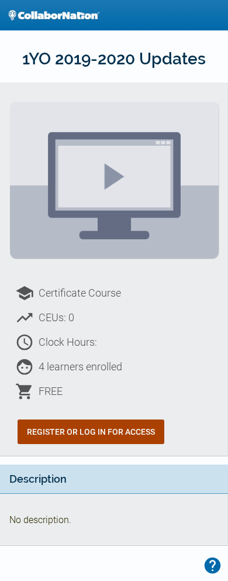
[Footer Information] (212, 565)
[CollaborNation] (54, 15)
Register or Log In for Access (91, 431)
